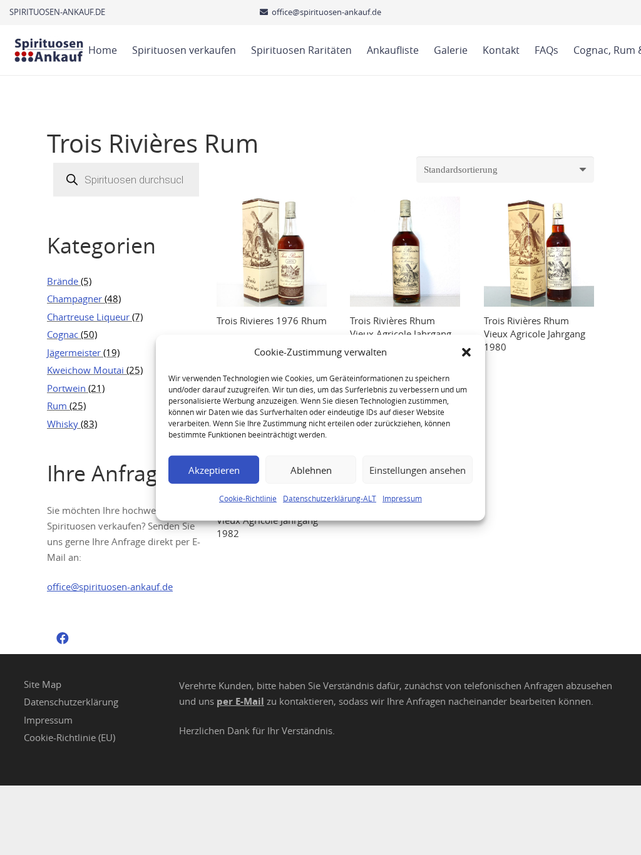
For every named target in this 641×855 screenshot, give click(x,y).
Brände (62, 281)
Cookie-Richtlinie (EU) (69, 737)
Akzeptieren (214, 469)
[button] (466, 352)
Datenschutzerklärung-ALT (329, 498)
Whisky (62, 423)
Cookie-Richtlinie (248, 498)
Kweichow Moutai (85, 370)
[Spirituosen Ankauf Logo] (49, 50)
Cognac (62, 334)
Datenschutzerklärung (71, 701)
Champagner (74, 298)
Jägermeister (74, 352)
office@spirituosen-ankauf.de (110, 586)
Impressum (402, 498)
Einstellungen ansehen (417, 469)
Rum (57, 405)
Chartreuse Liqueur (88, 316)
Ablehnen (311, 469)
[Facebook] (62, 638)
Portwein (66, 388)
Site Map (42, 684)
